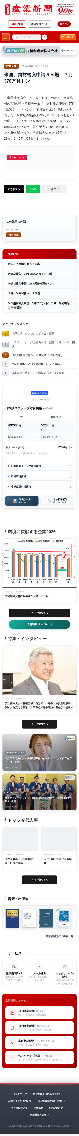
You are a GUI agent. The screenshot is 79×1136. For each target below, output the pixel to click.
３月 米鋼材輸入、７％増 (24, 293)
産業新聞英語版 (38, 1114)
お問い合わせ (56, 1107)
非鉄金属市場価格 (21, 486)
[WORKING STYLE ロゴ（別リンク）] (70, 738)
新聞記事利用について (20, 1101)
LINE (33, 189)
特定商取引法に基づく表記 (47, 1094)
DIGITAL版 (17, 24)
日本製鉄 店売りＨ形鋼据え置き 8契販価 (38, 372)
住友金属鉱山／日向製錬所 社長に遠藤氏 (37, 364)
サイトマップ (20, 1094)
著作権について (19, 1107)
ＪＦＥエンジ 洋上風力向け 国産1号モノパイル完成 (43, 344)
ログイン (64, 24)
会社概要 (38, 1107)
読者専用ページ (39, 24)
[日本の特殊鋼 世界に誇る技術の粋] (29, 918)
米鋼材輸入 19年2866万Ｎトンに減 (30, 273)
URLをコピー (54, 189)
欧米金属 (14, 235)
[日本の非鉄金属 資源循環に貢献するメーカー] (46, 918)
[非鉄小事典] (12, 918)
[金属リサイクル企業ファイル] (63, 918)
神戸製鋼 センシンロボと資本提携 (33, 333)
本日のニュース (17, 157)
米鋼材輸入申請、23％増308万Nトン (30, 283)
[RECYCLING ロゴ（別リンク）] (70, 777)
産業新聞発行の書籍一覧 (59, 936)
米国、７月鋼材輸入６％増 (24, 263)
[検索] (44, 37)
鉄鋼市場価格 (18, 476)
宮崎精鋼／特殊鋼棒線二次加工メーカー (27, 596)
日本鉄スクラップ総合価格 (26, 466)
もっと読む (38, 612)
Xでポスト (14, 189)
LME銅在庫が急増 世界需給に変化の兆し (37, 355)
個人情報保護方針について (52, 1101)
